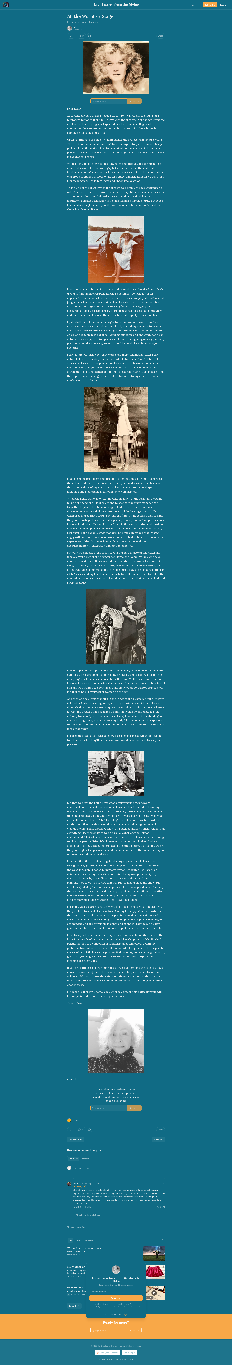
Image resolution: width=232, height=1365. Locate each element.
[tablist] (78, 1158)
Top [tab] (70, 1240)
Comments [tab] (73, 1159)
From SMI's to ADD (76, 1251)
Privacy (114, 1346)
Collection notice (133, 1346)
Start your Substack (109, 1352)
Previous (77, 1139)
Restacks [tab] (85, 1159)
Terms (122, 1346)
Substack (103, 1359)
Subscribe (210, 4)
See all (72, 1306)
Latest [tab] (77, 1240)
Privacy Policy (136, 1307)
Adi (75, 27)
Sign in (223, 4)
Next (156, 1139)
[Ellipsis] (163, 1183)
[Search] (193, 4)
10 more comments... (76, 1227)
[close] (142, 1266)
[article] (116, 1253)
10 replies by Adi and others (88, 1215)
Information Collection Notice (115, 1307)
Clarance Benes (80, 1183)
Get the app (129, 1352)
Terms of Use (129, 1304)
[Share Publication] (199, 4)
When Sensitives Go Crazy (84, 1248)
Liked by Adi (80, 1187)
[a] (154, 1293)
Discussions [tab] (88, 1240)
